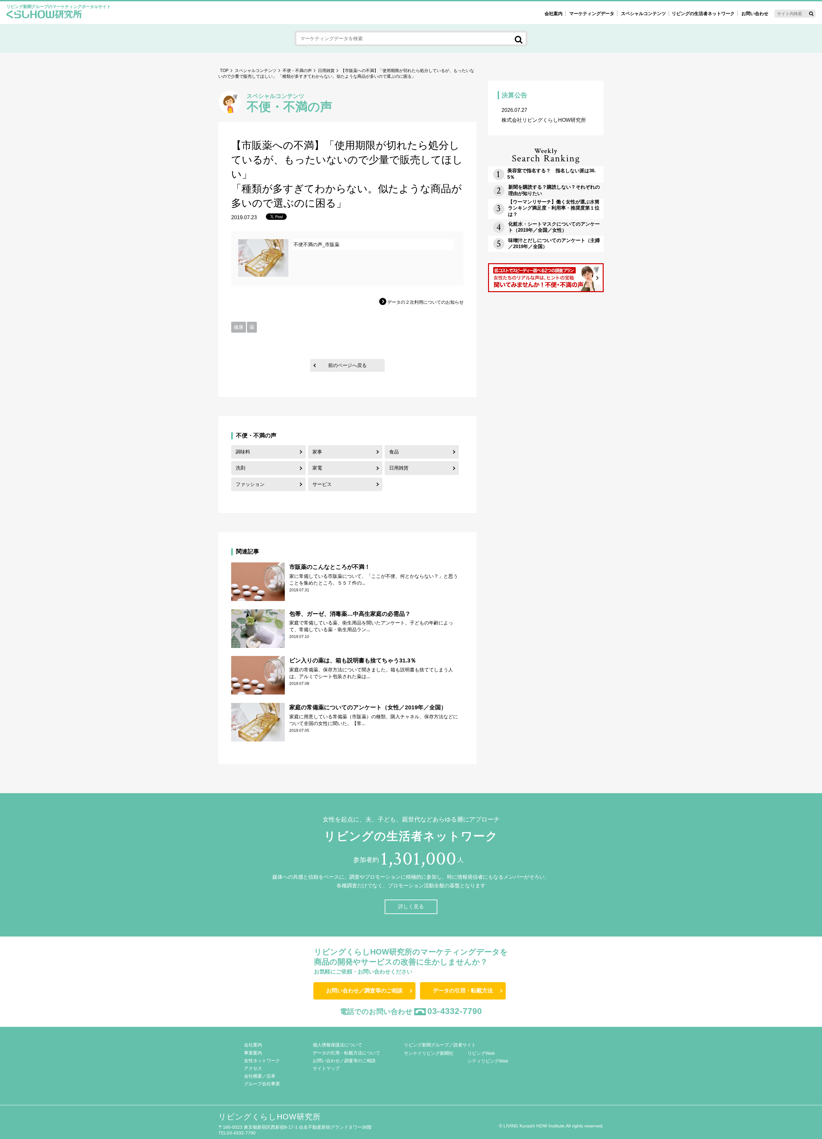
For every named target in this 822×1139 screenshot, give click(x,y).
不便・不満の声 (297, 70)
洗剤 (240, 468)
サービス (322, 484)
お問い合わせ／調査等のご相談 (364, 991)
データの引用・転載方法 (463, 991)
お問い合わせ (754, 13)
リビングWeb (481, 1053)
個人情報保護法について (337, 1044)
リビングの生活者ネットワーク (703, 13)
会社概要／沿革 (259, 1076)
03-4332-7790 (454, 1011)
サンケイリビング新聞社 (428, 1053)
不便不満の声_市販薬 (316, 244)
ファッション (250, 484)
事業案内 (253, 1052)
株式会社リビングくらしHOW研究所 (544, 115)
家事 (317, 451)
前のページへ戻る (347, 365)
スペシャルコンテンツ (255, 70)
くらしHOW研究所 (44, 15)
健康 (238, 327)
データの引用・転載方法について (346, 1052)
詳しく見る (411, 906)
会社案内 (554, 13)
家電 (317, 468)
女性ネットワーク (262, 1060)
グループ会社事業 (262, 1083)
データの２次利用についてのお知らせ (425, 302)
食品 (394, 451)
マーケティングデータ (591, 13)
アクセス (253, 1068)
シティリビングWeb (488, 1060)
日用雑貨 (326, 70)
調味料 (243, 451)
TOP (224, 70)
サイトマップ (326, 1068)
